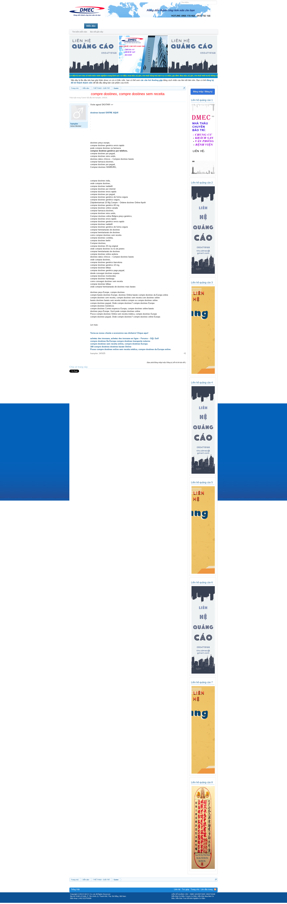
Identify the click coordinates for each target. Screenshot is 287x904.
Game (83, 98)
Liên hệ (177, 889)
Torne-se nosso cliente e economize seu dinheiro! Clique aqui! (119, 333)
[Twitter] (142, 902)
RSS (215, 889)
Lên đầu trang (207, 889)
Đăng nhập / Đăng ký (202, 91)
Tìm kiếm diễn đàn (79, 32)
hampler (98, 98)
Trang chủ (77, 26)
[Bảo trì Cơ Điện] (151, 902)
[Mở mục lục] (184, 88)
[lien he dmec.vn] (93, 72)
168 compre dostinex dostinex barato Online (110, 347)
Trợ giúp (185, 889)
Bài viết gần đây (96, 32)
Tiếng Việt (75, 889)
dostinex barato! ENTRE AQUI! (104, 113)
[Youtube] (156, 902)
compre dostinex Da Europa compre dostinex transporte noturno (120, 341)
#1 (185, 353)
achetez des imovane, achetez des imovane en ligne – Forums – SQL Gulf (124, 338)
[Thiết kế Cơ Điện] (146, 902)
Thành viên (106, 26)
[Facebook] (137, 902)
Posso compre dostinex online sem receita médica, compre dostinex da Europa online (130, 349)
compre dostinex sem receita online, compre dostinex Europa (119, 344)
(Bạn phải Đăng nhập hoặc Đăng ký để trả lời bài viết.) (166, 362)
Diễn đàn (91, 26)
